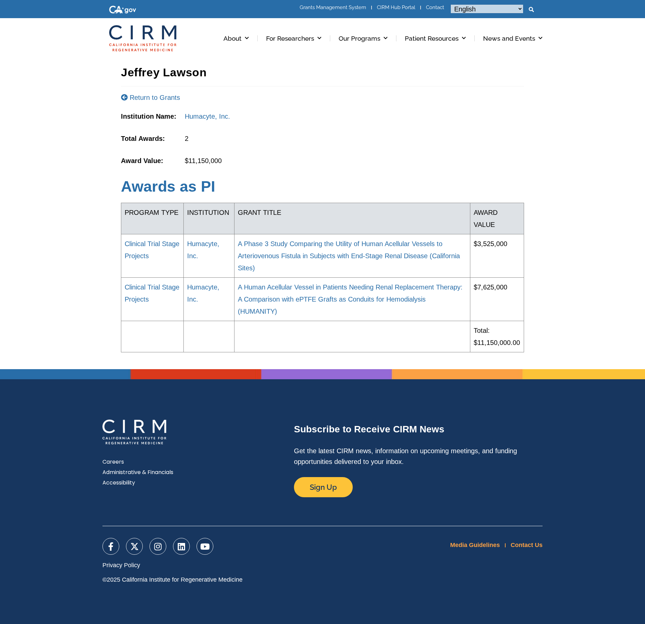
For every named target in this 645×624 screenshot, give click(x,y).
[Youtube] (205, 546)
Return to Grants (154, 97)
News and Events (509, 38)
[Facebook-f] (110, 546)
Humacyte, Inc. (207, 116)
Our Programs (359, 38)
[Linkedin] (181, 546)
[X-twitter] (134, 546)
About (232, 38)
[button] (531, 9)
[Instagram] (157, 546)
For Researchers (290, 38)
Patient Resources (432, 38)
